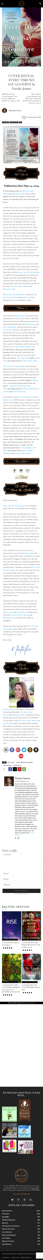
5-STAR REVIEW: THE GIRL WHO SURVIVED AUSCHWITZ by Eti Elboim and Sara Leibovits (31, 100)
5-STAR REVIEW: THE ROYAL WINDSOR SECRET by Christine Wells (11, 99)
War (20, 122)
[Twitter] (30, 1199)
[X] (15, 769)
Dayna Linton (16, 110)
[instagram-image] (11, 1013)
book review (11, 762)
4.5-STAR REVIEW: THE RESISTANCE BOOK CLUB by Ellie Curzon (31, 945)
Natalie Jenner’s (19, 316)
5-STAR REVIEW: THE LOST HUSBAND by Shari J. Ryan (31, 987)
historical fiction (7, 765)
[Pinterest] (20, 769)
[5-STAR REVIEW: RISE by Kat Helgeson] (11, 926)
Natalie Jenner (8, 400)
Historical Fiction (14, 122)
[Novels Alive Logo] (21, 4)
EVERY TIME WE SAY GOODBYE (24, 762)
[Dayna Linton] (5, 110)
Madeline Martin (16, 386)
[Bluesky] (12, 1199)
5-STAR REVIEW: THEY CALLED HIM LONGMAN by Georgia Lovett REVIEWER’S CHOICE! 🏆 (11, 988)
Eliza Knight (27, 448)
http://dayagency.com (22, 781)
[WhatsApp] (24, 769)
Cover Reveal (5, 122)
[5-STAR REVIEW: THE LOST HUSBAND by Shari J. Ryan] (31, 968)
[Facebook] (10, 769)
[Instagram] (18, 838)
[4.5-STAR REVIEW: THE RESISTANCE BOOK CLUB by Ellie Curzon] (31, 926)
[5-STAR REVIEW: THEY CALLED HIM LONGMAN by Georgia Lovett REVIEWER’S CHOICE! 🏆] (11, 968)
